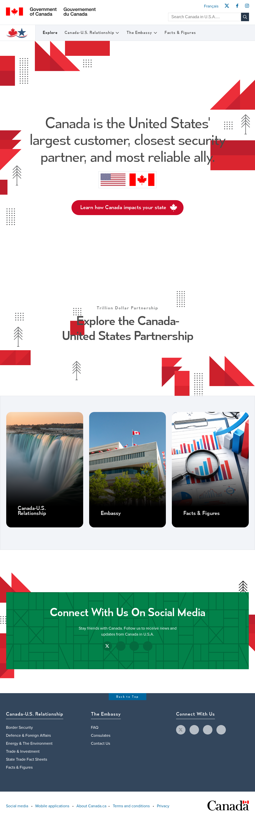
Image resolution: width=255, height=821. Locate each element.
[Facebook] (237, 7)
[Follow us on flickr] (221, 730)
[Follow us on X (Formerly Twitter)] (107, 646)
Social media (17, 806)
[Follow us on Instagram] (134, 646)
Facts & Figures (180, 33)
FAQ (94, 727)
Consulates (100, 735)
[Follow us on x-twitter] (181, 730)
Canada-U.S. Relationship (89, 33)
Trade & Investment (23, 751)
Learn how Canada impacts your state (123, 207)
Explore (50, 33)
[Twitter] (226, 7)
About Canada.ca (91, 806)
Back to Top (127, 696)
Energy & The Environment (29, 743)
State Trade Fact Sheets (26, 759)
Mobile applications (52, 806)
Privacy (163, 806)
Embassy (111, 513)
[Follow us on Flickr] (147, 646)
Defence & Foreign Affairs (28, 735)
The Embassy (139, 33)
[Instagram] (247, 7)
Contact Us (100, 743)
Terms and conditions (131, 806)
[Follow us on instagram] (207, 730)
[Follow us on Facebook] (121, 646)
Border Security (19, 727)
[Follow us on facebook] (194, 730)
